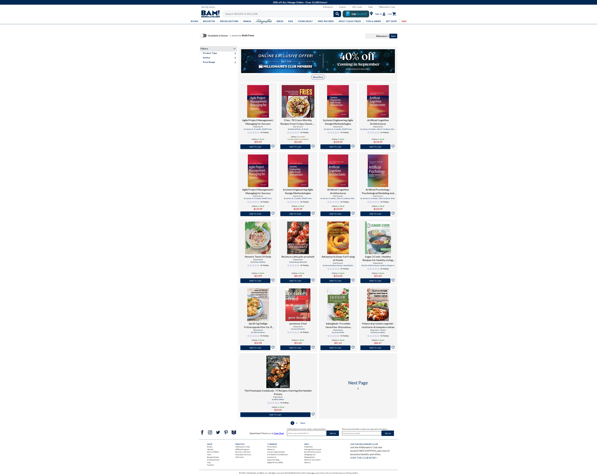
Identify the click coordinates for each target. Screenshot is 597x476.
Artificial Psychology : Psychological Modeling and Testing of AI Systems (378, 191)
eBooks (210, 449)
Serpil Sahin (348, 265)
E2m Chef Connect (371, 265)
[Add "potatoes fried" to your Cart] (298, 347)
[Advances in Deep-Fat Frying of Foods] (338, 238)
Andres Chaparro (387, 265)
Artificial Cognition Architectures (378, 122)
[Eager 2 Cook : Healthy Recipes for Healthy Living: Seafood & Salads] (378, 238)
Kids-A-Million (213, 452)
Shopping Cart (310, 454)
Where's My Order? (312, 460)
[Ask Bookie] (356, 14)
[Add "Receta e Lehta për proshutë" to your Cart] (298, 280)
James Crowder (369, 129)
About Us (271, 449)
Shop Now (318, 77)
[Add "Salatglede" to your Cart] (338, 347)
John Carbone (384, 198)
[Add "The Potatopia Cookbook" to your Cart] (278, 414)
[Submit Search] (337, 14)
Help (370, 7)
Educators (328, 7)
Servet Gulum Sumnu (334, 265)
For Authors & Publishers (277, 454)
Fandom (210, 465)
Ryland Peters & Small (299, 129)
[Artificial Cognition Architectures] (378, 101)
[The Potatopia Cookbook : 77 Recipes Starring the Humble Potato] (278, 372)
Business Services (243, 452)
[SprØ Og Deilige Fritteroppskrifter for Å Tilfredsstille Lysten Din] (258, 305)
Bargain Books (213, 457)
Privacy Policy (352, 473)
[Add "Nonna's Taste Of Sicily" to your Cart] (258, 280)
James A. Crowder (253, 129)
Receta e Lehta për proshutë (298, 256)
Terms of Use (325, 473)
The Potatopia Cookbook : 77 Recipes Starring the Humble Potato (278, 392)
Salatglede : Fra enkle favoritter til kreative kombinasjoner (338, 325)
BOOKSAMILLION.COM (295, 473)
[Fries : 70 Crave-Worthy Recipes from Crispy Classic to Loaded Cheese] (298, 101)
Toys (209, 462)
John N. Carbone (383, 129)
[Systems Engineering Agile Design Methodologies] (338, 101)
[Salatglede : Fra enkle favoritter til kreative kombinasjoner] (338, 305)
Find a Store (272, 447)
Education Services (243, 454)
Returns (307, 462)
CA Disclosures (339, 473)
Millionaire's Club (387, 7)
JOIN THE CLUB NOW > (363, 457)
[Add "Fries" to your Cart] (298, 146)
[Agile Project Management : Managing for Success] (258, 101)
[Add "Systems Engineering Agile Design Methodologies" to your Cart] (338, 146)
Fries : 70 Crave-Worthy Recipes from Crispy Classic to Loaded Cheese (298, 122)
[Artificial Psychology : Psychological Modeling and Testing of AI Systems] (378, 171)
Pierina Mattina (259, 262)
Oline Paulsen (259, 332)
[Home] (209, 14)
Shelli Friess (267, 129)
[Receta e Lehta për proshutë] (298, 238)
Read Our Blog (273, 460)
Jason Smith (339, 332)
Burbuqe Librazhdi (299, 262)
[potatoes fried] (298, 305)
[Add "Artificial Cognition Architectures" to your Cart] (378, 146)
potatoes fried (298, 323)
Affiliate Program (242, 449)
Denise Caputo (379, 332)
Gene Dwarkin (299, 329)
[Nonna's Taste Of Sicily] (258, 238)
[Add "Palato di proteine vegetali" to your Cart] (378, 347)
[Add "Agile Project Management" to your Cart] (258, 146)
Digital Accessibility (275, 462)
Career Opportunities (276, 452)
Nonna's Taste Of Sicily (258, 256)
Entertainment (213, 460)
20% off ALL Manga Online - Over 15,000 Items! (300, 2)
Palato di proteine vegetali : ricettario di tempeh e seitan (378, 325)
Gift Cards (357, 7)
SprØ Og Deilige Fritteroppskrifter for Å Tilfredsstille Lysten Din (258, 325)
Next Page (358, 385)
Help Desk (308, 447)
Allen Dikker (279, 399)
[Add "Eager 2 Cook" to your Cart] (378, 280)
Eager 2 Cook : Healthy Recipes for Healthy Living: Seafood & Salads (378, 258)
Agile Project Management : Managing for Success (258, 122)
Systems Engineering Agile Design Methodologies (338, 122)
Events (342, 7)
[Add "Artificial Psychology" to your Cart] (378, 213)
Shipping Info (309, 457)
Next (303, 423)
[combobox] (284, 14)
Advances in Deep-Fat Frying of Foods (338, 258)
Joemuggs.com (312, 473)
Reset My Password (312, 452)
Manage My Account (312, 449)
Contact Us (271, 457)
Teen (209, 454)
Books (209, 447)
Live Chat (279, 433)
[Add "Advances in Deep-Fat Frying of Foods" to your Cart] (338, 280)
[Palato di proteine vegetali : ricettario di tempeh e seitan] (378, 305)
